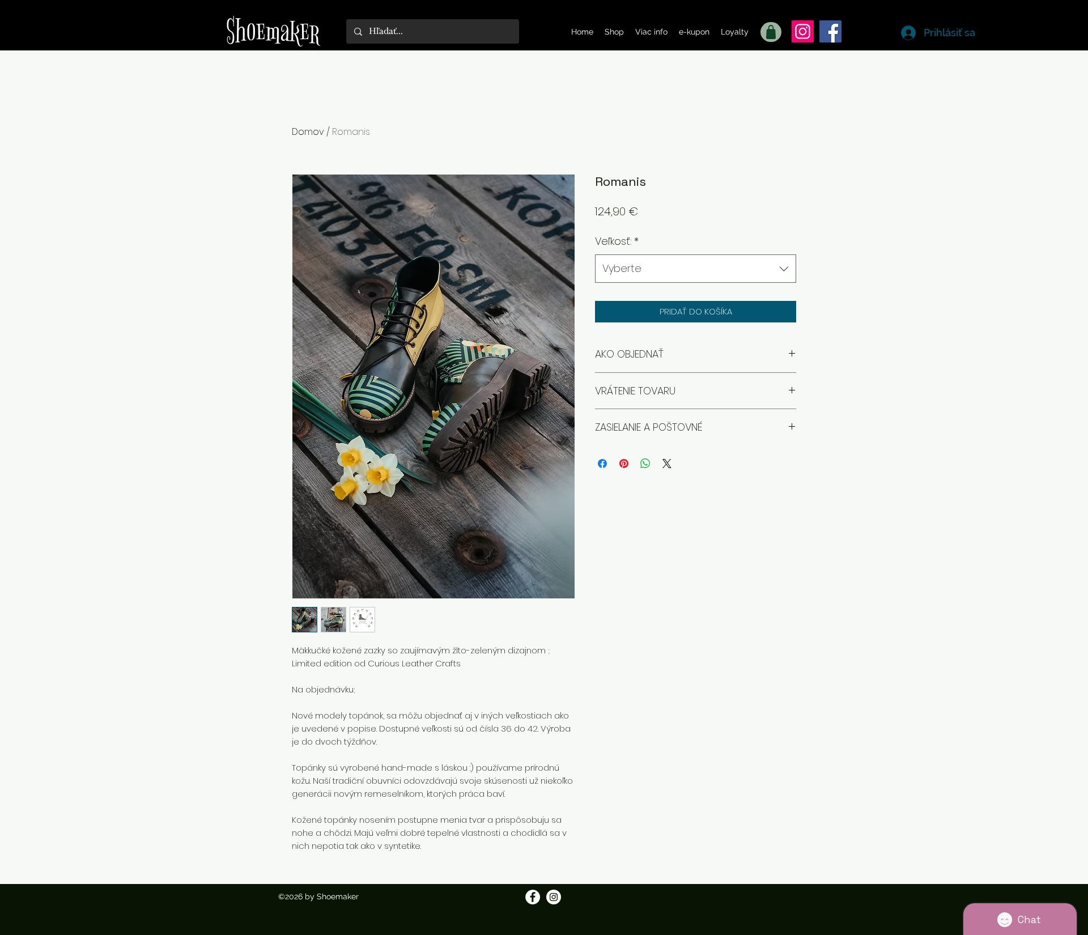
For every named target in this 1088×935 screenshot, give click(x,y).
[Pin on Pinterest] (624, 463)
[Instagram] (803, 31)
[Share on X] (667, 463)
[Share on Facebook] (602, 463)
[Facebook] (830, 31)
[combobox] (695, 268)
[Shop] (770, 32)
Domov (308, 131)
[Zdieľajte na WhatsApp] (645, 463)
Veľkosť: (617, 241)
